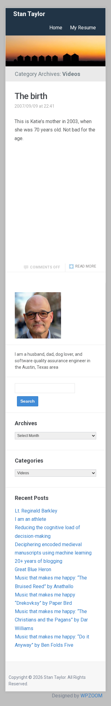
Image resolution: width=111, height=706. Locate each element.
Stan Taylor (29, 14)
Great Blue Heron (33, 569)
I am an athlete (30, 519)
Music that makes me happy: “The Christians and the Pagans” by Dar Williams (51, 619)
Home (55, 28)
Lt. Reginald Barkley (36, 511)
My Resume (83, 28)
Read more (85, 266)
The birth (30, 96)
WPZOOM (91, 696)
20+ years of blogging (38, 561)
